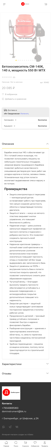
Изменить (24, 113)
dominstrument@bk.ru (14, 411)
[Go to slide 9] (32, 60)
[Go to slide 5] (24, 60)
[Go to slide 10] (34, 60)
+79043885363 (10, 408)
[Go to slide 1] (16, 60)
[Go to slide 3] (20, 60)
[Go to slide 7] (28, 60)
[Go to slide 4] (22, 60)
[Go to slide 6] (26, 60)
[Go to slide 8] (30, 60)
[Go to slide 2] (18, 60)
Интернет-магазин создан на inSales (17, 434)
